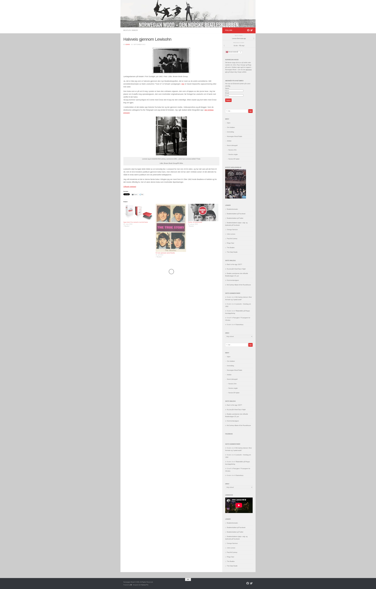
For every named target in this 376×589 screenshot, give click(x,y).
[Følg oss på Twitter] (251, 30)
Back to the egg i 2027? (234, 264)
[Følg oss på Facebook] (248, 30)
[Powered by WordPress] (131, 584)
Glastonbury (239, 324)
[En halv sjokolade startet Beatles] (171, 228)
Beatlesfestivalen (232, 209)
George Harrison (232, 229)
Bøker (135, 30)
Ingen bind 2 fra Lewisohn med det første (135, 222)
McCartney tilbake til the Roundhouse (239, 285)
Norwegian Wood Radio (234, 136)
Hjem (228, 123)
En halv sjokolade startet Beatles (165, 253)
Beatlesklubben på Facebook (236, 213)
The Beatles (231, 247)
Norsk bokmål (233, 52)
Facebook (229, 434)
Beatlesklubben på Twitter (235, 218)
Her (182, 84)
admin (127, 44)
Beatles (127, 30)
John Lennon (231, 234)
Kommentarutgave (233, 280)
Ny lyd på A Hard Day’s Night (236, 269)
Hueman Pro (144, 585)
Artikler (229, 141)
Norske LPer (232, 150)
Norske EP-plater (234, 159)
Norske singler (233, 154)
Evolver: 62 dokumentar (195, 222)
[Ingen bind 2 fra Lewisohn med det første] (138, 212)
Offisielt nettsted (129, 187)
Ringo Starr (230, 243)
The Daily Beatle (232, 252)
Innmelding (230, 132)
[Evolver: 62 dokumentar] (203, 212)
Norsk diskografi (232, 145)
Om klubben (231, 127)
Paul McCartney (232, 238)
